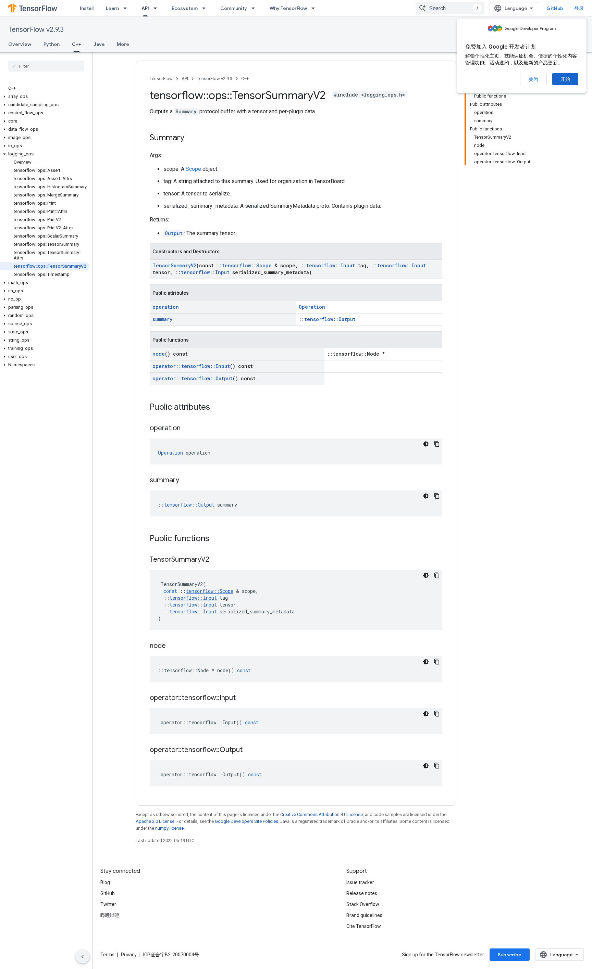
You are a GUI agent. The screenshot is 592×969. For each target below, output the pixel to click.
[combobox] (450, 8)
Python (52, 44)
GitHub (554, 8)
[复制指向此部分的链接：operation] (187, 428)
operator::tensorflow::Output (192, 378)
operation (165, 307)
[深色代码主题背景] (425, 443)
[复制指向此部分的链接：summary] (186, 480)
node (158, 353)
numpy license (169, 828)
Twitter (108, 904)
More (123, 44)
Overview (19, 44)
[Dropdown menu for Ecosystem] (206, 8)
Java (99, 44)
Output (174, 233)
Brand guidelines (364, 915)
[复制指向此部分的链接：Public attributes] (217, 408)
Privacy (129, 954)
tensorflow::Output (330, 319)
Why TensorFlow (288, 8)
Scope (193, 169)
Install (87, 8)
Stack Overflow (362, 904)
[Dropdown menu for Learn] (127, 8)
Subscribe (509, 955)
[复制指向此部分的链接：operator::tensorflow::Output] (249, 750)
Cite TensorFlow (363, 926)
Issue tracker (360, 882)
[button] (44, 96)
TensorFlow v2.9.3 (36, 29)
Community (233, 8)
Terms (107, 954)
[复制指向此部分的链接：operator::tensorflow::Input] (242, 698)
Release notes (361, 893)
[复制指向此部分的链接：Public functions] (216, 539)
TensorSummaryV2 (174, 265)
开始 (565, 79)
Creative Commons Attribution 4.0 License (321, 814)
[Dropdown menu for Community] (255, 8)
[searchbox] (46, 66)
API (145, 8)
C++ (76, 44)
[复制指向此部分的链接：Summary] (191, 138)
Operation (312, 307)
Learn (112, 8)
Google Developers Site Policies (246, 821)
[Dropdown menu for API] (157, 8)
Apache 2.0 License (155, 821)
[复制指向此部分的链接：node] (173, 646)
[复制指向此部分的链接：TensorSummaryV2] (216, 560)
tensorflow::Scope (247, 265)
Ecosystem (185, 8)
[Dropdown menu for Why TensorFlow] (315, 8)
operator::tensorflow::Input (191, 366)
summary (162, 319)
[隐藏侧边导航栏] (82, 957)
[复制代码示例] (436, 443)
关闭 (533, 79)
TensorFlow (161, 78)
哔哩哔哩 (110, 915)
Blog (105, 882)
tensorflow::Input (330, 265)
